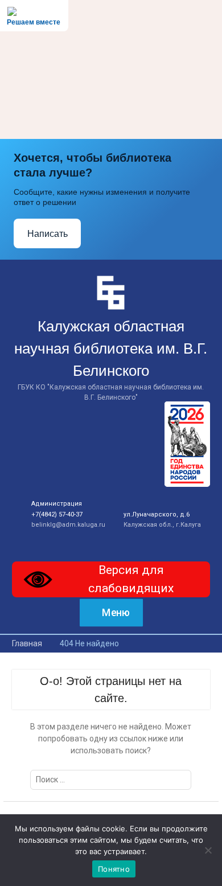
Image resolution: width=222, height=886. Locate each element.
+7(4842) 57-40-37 (57, 514)
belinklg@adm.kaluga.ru (68, 524)
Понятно (114, 868)
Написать (47, 234)
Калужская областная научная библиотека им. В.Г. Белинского (110, 348)
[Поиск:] (110, 779)
